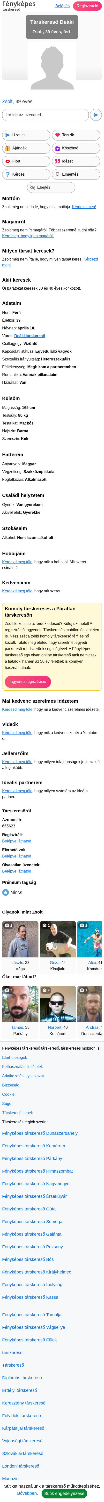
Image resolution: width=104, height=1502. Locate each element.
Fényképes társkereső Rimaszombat (37, 1171)
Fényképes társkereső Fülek (29, 1340)
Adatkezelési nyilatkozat (23, 1076)
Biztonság (10, 1085)
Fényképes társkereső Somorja (32, 1221)
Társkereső (13, 1365)
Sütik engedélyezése (64, 1493)
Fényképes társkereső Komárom (33, 1145)
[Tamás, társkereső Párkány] (20, 1004)
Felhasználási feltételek (22, 1067)
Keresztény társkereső (23, 1403)
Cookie (8, 1094)
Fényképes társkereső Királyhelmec (36, 1272)
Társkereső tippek (17, 1113)
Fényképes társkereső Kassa (30, 1297)
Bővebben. (27, 1493)
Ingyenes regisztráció (28, 681)
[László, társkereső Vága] (20, 939)
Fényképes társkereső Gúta (29, 1209)
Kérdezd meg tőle (17, 562)
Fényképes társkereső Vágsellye (33, 1327)
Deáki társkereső (29, 336)
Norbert (54, 1027)
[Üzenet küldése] (96, 115)
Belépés (62, 6)
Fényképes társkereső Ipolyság (32, 1284)
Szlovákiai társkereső (22, 1453)
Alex (92, 962)
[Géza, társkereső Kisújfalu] (58, 939)
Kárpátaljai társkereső (23, 1428)
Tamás (17, 1027)
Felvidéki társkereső (21, 1415)
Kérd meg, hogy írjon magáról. (28, 236)
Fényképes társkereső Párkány (32, 1158)
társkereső (12, 1352)
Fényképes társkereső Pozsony (32, 1246)
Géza (54, 962)
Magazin (10, 1478)
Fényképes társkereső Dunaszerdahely (40, 1133)
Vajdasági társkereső (22, 1440)
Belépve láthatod (16, 841)
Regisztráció (87, 6)
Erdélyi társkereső (19, 1390)
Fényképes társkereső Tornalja (31, 1314)
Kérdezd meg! (84, 207)
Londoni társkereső (20, 1466)
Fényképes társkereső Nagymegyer (36, 1183)
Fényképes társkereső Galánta (31, 1234)
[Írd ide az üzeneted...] (45, 115)
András (92, 1027)
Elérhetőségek (14, 1057)
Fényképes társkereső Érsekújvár (34, 1196)
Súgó (6, 1104)
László (17, 962)
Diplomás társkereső (22, 1377)
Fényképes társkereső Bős (28, 1259)
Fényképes (19, 6)
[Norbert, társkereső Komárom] (58, 1004)
